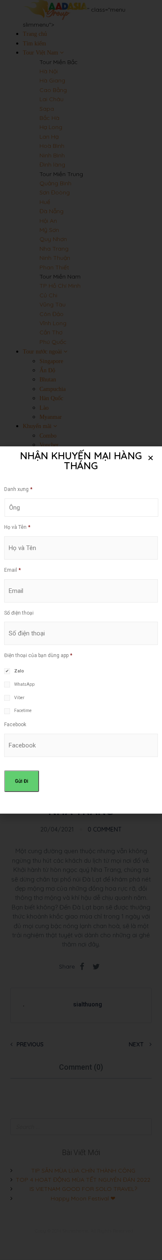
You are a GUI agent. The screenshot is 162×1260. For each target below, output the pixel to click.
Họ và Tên (17, 527)
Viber (19, 697)
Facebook (15, 724)
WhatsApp (24, 684)
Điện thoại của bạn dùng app (38, 655)
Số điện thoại (19, 613)
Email (12, 570)
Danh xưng (18, 489)
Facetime (23, 710)
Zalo (19, 671)
